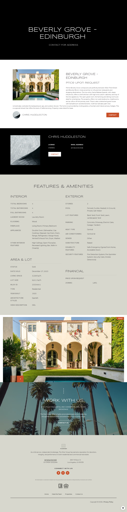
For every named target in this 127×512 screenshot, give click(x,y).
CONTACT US (63, 423)
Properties (68, 494)
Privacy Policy (108, 502)
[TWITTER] (67, 473)
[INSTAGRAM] (63, 473)
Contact (55, 154)
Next (20, 379)
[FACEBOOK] (58, 473)
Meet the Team (57, 494)
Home (47, 494)
